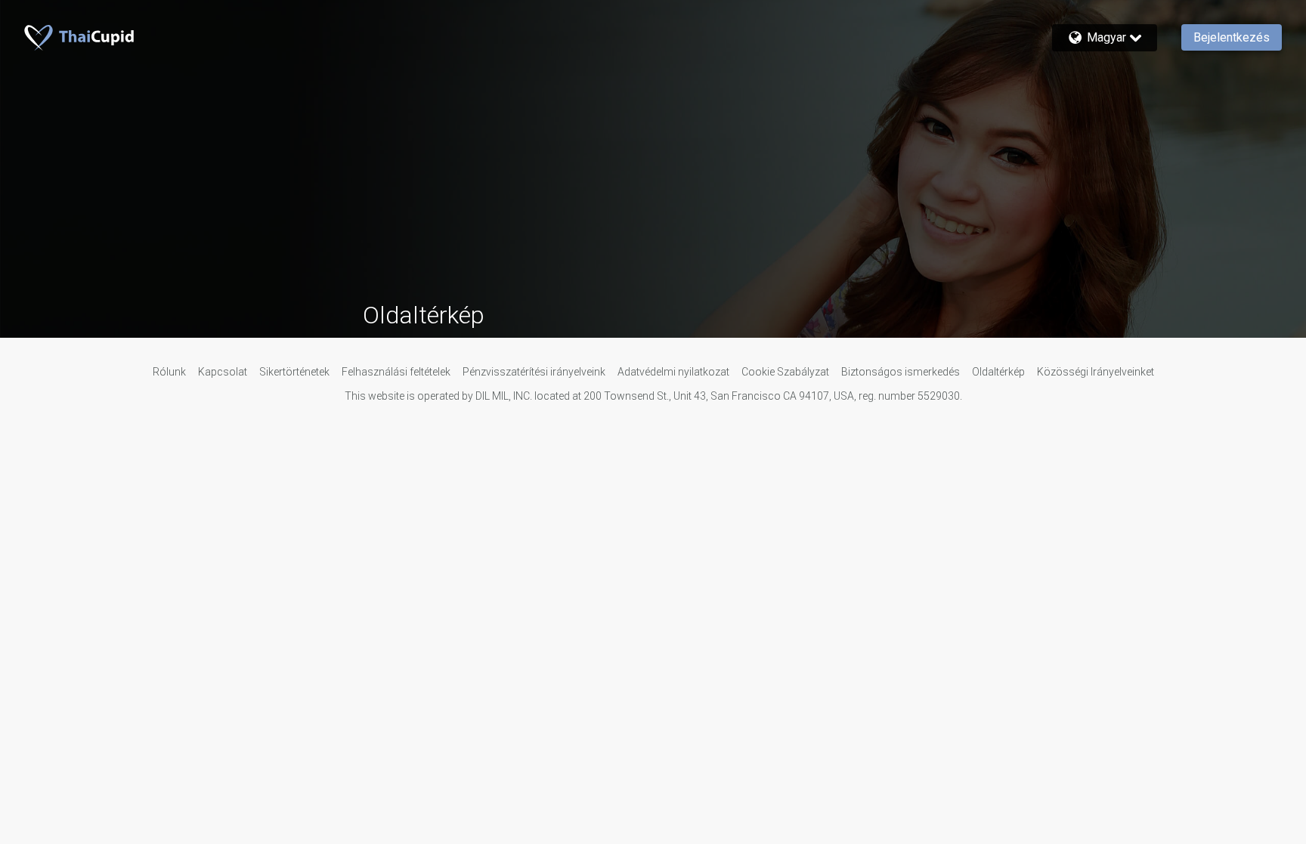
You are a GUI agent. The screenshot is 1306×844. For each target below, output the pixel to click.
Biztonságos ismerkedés (900, 372)
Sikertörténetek (294, 372)
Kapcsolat (222, 372)
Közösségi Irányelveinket (1095, 372)
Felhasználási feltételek (396, 372)
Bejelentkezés (1231, 37)
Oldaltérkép (998, 372)
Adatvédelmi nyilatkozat (673, 372)
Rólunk (169, 372)
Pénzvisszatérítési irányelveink (534, 372)
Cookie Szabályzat (785, 372)
